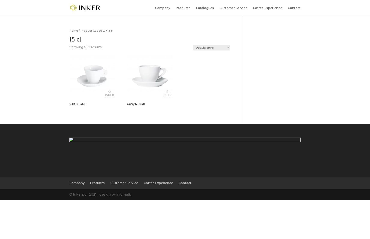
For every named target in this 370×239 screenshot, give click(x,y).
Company (162, 8)
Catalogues (205, 8)
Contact (294, 8)
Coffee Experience (267, 8)
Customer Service (233, 8)
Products (183, 8)
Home (73, 30)
